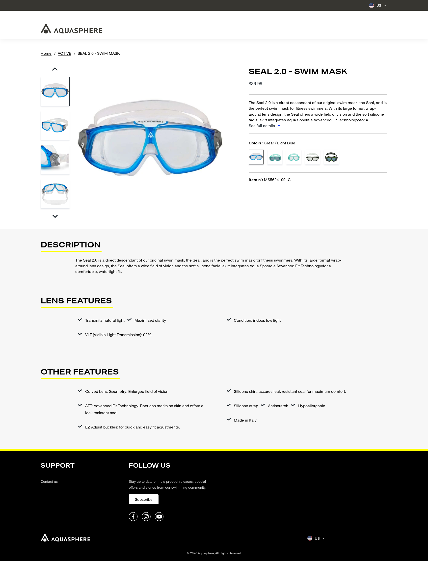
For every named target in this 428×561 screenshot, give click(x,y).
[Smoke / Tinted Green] (275, 157)
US (378, 5)
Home (46, 53)
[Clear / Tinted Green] (293, 157)
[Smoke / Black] (331, 157)
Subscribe (144, 499)
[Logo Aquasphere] (71, 28)
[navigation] (82, 491)
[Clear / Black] (312, 157)
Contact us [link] (49, 481)
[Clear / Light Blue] (256, 157)
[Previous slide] (55, 69)
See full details (262, 125)
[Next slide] (55, 216)
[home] (65, 538)
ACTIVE (64, 53)
